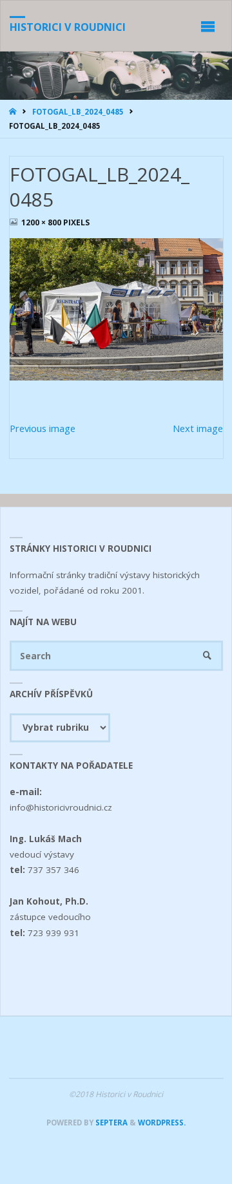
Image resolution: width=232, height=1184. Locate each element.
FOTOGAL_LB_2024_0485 (78, 112)
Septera (110, 1122)
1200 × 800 (42, 222)
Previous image (42, 428)
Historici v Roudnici (68, 27)
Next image (198, 428)
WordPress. (162, 1122)
